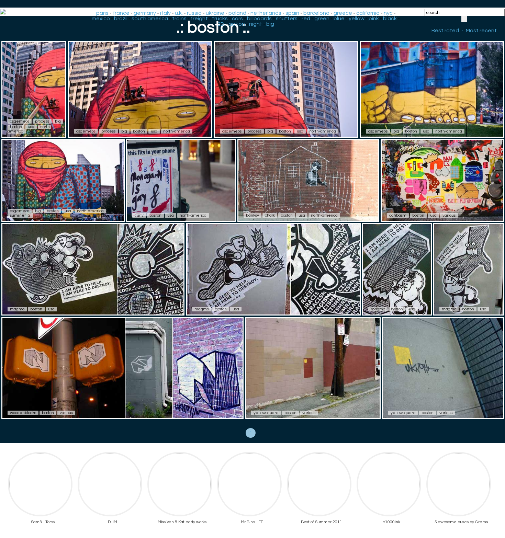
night (255, 24)
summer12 (20, 215)
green (321, 18)
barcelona (316, 13)
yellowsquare (266, 413)
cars (237, 18)
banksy (252, 215)
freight (199, 18)
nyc (388, 13)
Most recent (481, 30)
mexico (101, 18)
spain (292, 13)
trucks (220, 18)
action (236, 24)
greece (343, 13)
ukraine (215, 13)
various (449, 215)
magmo (17, 309)
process (42, 121)
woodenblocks (23, 413)
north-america (176, 131)
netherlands (265, 13)
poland (237, 13)
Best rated (445, 30)
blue (339, 18)
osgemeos (19, 121)
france (121, 13)
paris (102, 13)
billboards (259, 18)
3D (220, 24)
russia (194, 13)
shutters (287, 18)
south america (150, 18)
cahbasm (397, 215)
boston (16, 127)
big (270, 24)
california (368, 13)
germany (145, 13)
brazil (120, 18)
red (306, 18)
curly (139, 215)
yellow (356, 18)
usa (31, 127)
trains (179, 18)
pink (374, 18)
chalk (270, 215)
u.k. (179, 13)
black (390, 18)
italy (165, 13)
